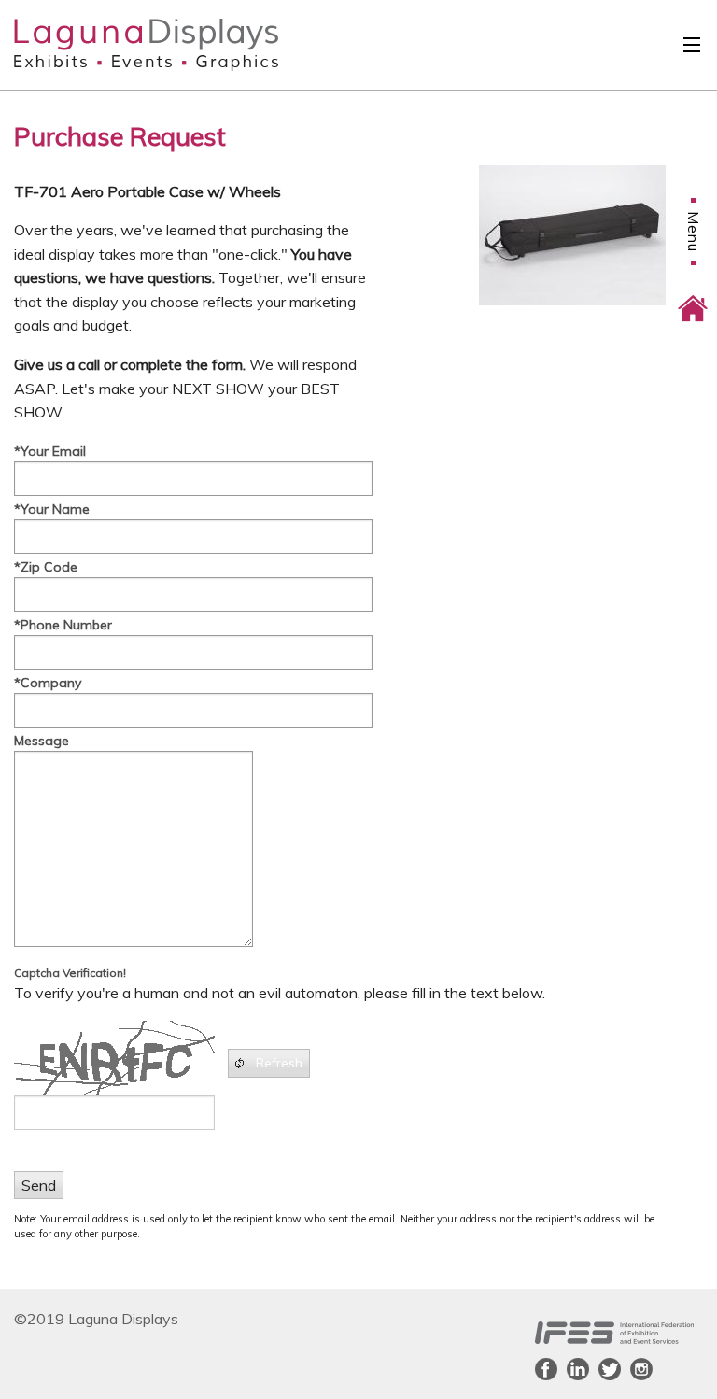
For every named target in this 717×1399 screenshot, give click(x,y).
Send (38, 1185)
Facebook (546, 1369)
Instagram (641, 1369)
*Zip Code (45, 566)
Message (41, 740)
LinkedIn (578, 1369)
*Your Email (50, 451)
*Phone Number (63, 624)
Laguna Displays (113, 45)
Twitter (609, 1369)
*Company (47, 682)
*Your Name (52, 509)
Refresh (279, 1062)
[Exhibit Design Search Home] (693, 295)
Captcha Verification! (70, 973)
